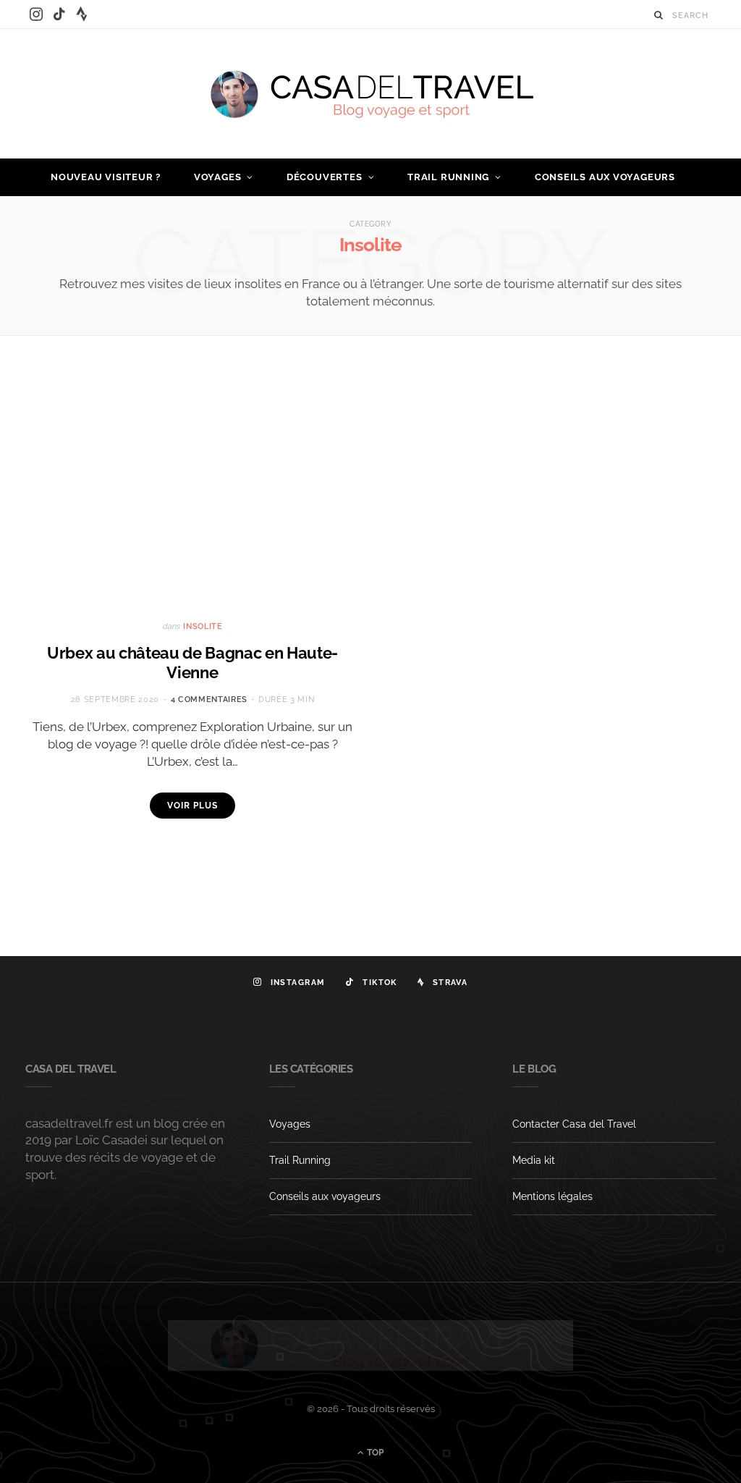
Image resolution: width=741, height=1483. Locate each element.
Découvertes (325, 177)
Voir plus (192, 805)
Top (374, 1453)
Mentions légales (552, 1196)
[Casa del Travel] (370, 94)
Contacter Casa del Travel (574, 1124)
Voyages (217, 177)
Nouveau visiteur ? (106, 177)
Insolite (202, 626)
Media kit (533, 1160)
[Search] (659, 15)
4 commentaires (209, 699)
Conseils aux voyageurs (605, 177)
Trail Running (448, 177)
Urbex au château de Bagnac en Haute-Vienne (192, 663)
